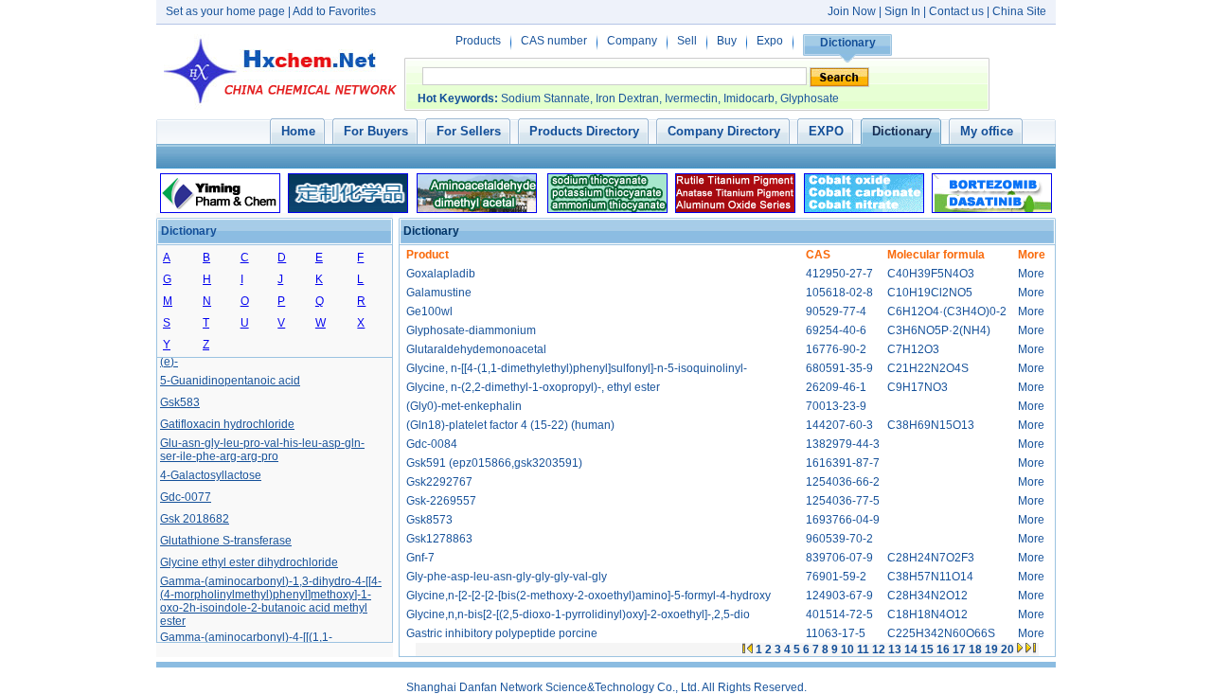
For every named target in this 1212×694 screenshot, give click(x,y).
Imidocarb (749, 98)
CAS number (554, 40)
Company (632, 40)
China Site (1019, 11)
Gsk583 (180, 400)
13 (894, 649)
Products (478, 40)
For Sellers (469, 131)
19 (991, 649)
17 (959, 649)
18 (975, 649)
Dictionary (848, 42)
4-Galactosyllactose (210, 473)
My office (986, 131)
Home (298, 131)
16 (943, 649)
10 (847, 649)
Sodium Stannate (545, 98)
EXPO (826, 131)
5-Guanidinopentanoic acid (230, 378)
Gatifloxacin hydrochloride (227, 422)
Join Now (852, 11)
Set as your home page (225, 11)
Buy (727, 40)
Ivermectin (691, 98)
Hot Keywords (456, 98)
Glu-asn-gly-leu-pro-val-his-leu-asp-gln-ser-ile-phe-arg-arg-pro (262, 448)
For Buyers (376, 131)
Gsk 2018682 (194, 517)
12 (878, 649)
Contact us (956, 11)
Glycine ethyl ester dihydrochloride (249, 560)
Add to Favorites (334, 11)
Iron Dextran (627, 98)
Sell (687, 40)
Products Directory (584, 131)
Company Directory (724, 131)
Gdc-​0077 (185, 495)
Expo (770, 40)
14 (911, 649)
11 (863, 649)
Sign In (903, 11)
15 (927, 649)
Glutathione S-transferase (226, 538)
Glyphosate (809, 98)
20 (1007, 649)
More (1031, 273)
